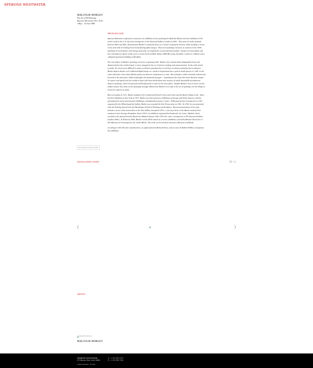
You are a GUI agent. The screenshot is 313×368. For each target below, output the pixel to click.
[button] (78, 227)
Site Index (92, 364)
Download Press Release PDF (88, 147)
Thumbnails (235, 161)
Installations (231, 161)
